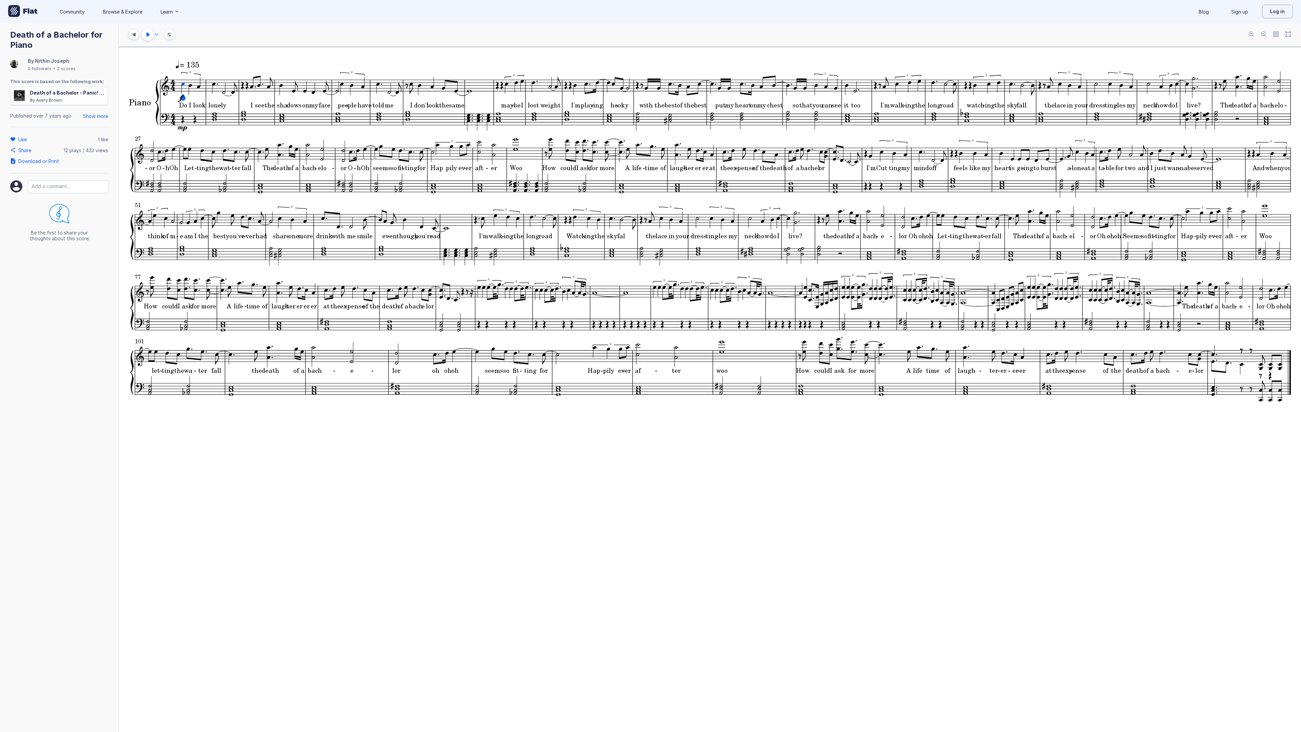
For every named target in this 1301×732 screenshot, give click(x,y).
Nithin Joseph (52, 61)
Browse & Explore (122, 12)
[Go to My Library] (23, 11)
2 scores (66, 68)
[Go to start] (134, 34)
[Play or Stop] (148, 34)
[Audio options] (156, 34)
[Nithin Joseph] (14, 64)
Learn (167, 12)
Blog (1204, 12)
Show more (95, 116)
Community (72, 12)
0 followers (39, 68)
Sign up (1239, 12)
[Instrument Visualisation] (169, 34)
